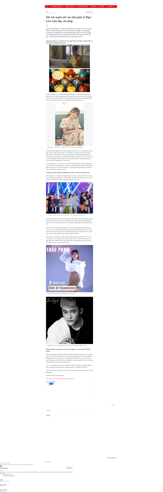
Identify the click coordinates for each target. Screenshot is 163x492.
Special (67, 472)
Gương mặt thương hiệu (57, 472)
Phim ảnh (102, 6)
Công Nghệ (64, 472)
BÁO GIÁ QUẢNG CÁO (112, 457)
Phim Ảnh (35, 472)
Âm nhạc (94, 6)
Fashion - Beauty (70, 6)
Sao (47, 6)
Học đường (51, 472)
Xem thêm (48, 415)
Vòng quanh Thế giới (26, 472)
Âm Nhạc (32, 472)
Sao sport (110, 6)
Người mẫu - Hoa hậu (57, 6)
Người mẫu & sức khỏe (45, 472)
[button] (89, 12)
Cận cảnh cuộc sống (83, 6)
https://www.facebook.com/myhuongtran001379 (61, 378)
